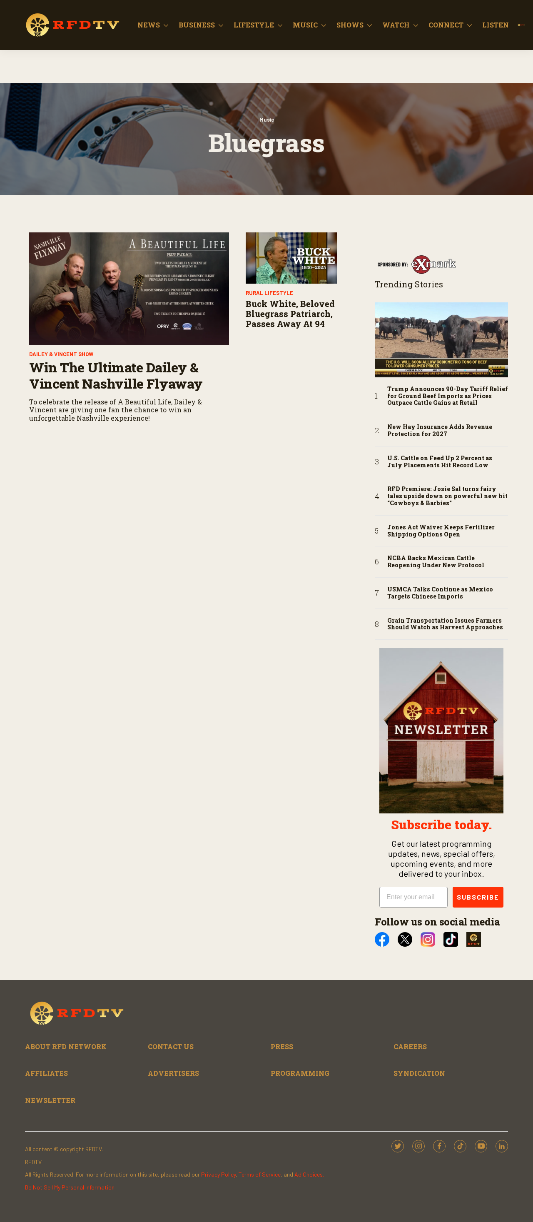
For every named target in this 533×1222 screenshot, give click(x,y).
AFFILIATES (46, 1073)
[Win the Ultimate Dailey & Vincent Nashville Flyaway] (129, 288)
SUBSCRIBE (478, 897)
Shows (350, 24)
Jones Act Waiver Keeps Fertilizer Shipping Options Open (441, 531)
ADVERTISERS (173, 1073)
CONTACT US (171, 1046)
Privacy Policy (218, 1174)
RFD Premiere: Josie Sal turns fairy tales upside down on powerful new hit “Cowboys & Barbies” (447, 496)
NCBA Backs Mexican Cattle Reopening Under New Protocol (435, 562)
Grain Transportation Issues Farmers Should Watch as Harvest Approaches (445, 624)
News (148, 24)
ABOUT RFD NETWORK (66, 1046)
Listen (495, 24)
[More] (166, 25)
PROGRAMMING (300, 1073)
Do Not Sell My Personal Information (70, 1187)
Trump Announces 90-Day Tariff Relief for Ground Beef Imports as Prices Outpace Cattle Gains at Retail (447, 396)
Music (305, 24)
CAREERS (410, 1046)
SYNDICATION (419, 1073)
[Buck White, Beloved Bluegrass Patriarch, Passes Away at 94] (291, 258)
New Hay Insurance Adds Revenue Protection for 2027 (439, 431)
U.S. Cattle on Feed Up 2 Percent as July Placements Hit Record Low (439, 462)
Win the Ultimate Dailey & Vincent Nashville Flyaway (116, 375)
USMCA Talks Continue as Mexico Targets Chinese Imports (440, 593)
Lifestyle (254, 24)
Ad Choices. (309, 1174)
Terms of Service (260, 1174)
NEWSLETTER (50, 1100)
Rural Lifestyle (269, 292)
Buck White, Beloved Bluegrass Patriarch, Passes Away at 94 (290, 313)
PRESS (282, 1046)
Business (197, 24)
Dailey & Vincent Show (61, 354)
